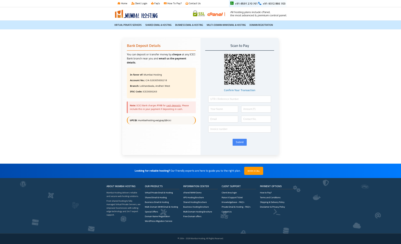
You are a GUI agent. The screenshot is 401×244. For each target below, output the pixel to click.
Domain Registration (261, 25)
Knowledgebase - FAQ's (233, 202)
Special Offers (151, 212)
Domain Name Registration (157, 216)
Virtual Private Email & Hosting (159, 193)
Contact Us (194, 3)
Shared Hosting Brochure (195, 202)
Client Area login (229, 193)
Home (123, 3)
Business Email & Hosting (189, 25)
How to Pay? (266, 193)
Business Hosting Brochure (196, 207)
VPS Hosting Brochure (193, 197)
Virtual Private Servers (128, 25)
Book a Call (254, 171)
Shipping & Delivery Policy (272, 202)
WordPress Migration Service (158, 221)
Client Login (140, 3)
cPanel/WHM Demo (192, 193)
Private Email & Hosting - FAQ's (236, 207)
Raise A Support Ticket (232, 197)
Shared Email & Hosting (158, 25)
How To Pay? (174, 3)
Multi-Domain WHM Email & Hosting (226, 25)
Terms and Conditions (270, 197)
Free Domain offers (192, 216)
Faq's (157, 3)
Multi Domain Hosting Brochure (197, 212)
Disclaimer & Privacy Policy (272, 207)
